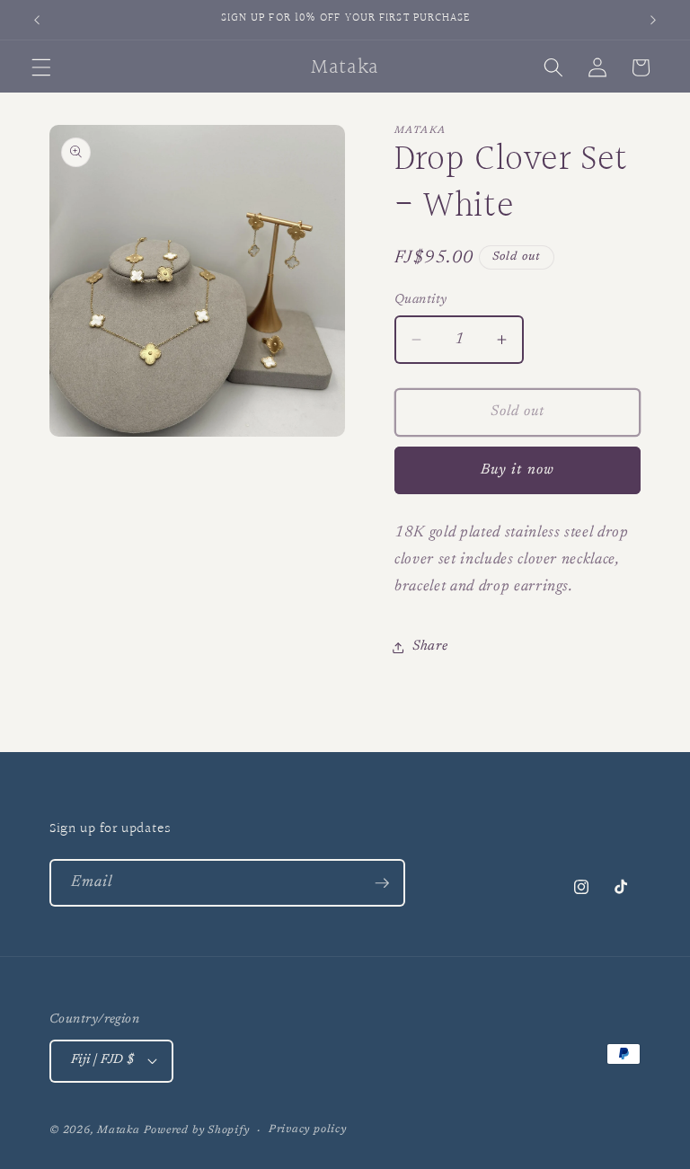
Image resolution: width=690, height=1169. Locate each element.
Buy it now (517, 470)
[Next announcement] (653, 20)
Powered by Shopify (197, 1130)
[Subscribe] (381, 883)
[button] (41, 67)
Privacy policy (308, 1129)
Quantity (420, 299)
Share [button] (429, 646)
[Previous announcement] (37, 20)
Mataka (118, 1130)
